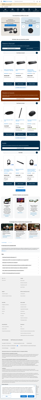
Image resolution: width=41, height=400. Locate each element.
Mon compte (22, 280)
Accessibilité (13, 348)
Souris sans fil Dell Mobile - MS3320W (31, 120)
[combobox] (24, 1)
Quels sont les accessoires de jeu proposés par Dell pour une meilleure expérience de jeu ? (16, 265)
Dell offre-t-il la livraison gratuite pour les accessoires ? (11, 273)
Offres (3, 313)
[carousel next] (37, 26)
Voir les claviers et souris (20, 98)
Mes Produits (22, 287)
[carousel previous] (23, 26)
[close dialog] (39, 4)
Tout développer (4, 242)
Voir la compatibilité (29, 48)
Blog (21, 326)
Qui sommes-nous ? (23, 304)
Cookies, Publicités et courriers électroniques (28, 345)
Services (3, 311)
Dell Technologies (5, 339)
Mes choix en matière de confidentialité (9, 345)
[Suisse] (2, 7)
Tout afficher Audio (21, 187)
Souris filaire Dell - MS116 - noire (9, 120)
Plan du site (4, 280)
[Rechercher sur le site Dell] (34, 1)
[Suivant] (39, 70)
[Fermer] (34, 386)
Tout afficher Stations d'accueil (20, 87)
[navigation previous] (4, 53)
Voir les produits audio (20, 148)
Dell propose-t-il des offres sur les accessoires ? (10, 262)
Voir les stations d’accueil (11, 48)
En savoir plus (18, 237)
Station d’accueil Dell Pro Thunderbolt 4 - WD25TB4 (8, 70)
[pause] (29, 33)
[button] (37, 1)
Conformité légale (5, 348)
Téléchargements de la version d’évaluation (27, 335)
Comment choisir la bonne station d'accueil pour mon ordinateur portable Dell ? (15, 267)
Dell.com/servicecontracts (31, 364)
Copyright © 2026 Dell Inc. (6, 343)
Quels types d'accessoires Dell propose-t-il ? (9, 257)
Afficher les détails (9, 134)
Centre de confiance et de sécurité (25, 333)
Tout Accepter (31, 396)
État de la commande (23, 282)
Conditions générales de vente (19, 343)
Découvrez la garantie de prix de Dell (33, 237)
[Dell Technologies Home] (8, 1)
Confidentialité (29, 343)
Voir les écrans (20, 212)
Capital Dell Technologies (24, 309)
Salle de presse (22, 313)
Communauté (22, 293)
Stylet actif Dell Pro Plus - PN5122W (20, 120)
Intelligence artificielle (5, 304)
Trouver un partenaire (5, 326)
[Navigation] (1, 1)
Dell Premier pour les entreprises (17, 339)
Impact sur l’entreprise (23, 317)
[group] (30, 26)
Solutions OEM (4, 328)
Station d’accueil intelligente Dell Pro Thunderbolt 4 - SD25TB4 (31, 70)
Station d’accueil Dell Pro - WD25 (20, 70)
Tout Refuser (24, 396)
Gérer (7, 396)
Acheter (30, 25)
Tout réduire (10, 242)
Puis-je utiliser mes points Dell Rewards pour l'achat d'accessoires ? (13, 270)
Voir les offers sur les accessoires (10, 25)
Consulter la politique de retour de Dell (6, 236)
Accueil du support (5, 293)
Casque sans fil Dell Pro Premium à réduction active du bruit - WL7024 (31, 170)
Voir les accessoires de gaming (7, 216)
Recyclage (22, 315)
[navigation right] (40, 10)
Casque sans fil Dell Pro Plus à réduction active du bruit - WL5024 (8, 170)
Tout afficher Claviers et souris (20, 137)
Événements (22, 328)
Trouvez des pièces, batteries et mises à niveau (33, 214)
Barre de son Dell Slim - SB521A (20, 170)
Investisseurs (22, 311)
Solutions (3, 309)
